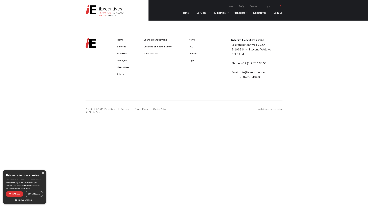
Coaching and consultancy (157, 46)
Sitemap (125, 109)
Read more (25, 188)
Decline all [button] (34, 194)
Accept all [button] (14, 194)
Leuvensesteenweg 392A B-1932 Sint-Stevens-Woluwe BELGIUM (251, 49)
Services (202, 13)
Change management (155, 40)
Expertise (220, 13)
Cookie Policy (159, 109)
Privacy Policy (141, 109)
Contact (254, 6)
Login (267, 6)
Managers (239, 13)
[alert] (24, 187)
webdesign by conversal (270, 109)
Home (185, 13)
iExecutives (260, 13)
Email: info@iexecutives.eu (248, 72)
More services (151, 53)
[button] (24, 200)
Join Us (278, 13)
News (230, 6)
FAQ (241, 6)
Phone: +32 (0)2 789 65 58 (249, 63)
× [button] (43, 173)
